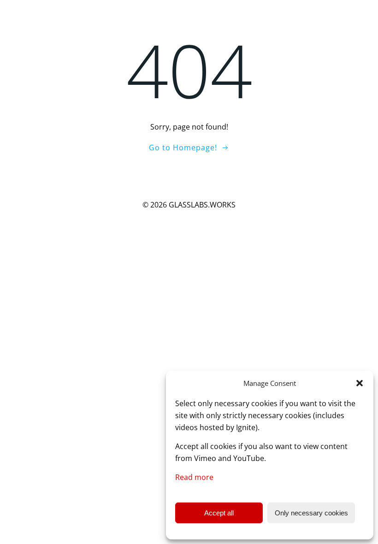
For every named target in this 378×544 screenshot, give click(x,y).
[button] (359, 383)
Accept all (219, 513)
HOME (213, 13)
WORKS (248, 13)
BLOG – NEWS (347, 13)
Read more (194, 477)
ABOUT (293, 13)
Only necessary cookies (311, 513)
